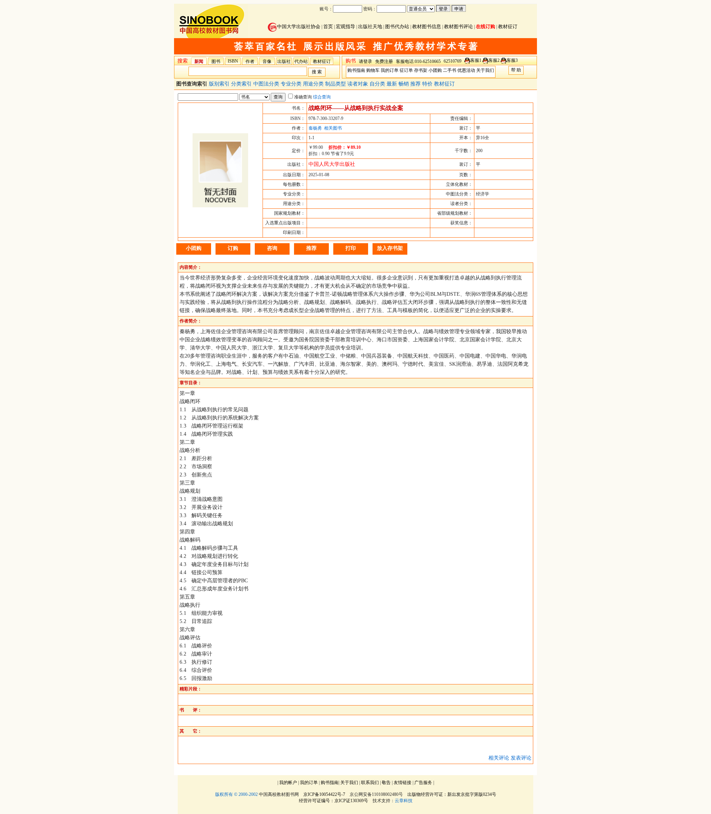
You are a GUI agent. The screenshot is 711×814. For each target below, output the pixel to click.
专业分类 (292, 84)
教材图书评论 (458, 26)
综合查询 (322, 97)
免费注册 (384, 61)
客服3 (512, 60)
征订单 (406, 70)
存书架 (420, 70)
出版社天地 (370, 26)
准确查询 (303, 97)
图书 (215, 61)
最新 (392, 84)
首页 (328, 26)
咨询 (272, 248)
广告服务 (423, 782)
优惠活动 (466, 70)
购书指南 (356, 70)
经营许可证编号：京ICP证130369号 (333, 800)
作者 (250, 61)
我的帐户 (288, 782)
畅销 (404, 84)
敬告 (386, 782)
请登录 (365, 61)
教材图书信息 (426, 26)
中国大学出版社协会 (298, 26)
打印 (351, 248)
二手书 (449, 70)
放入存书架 (390, 248)
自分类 (378, 84)
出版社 (284, 61)
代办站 (301, 61)
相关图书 (333, 128)
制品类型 (336, 84)
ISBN (233, 61)
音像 (267, 61)
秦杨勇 (315, 128)
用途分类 (314, 84)
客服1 (475, 60)
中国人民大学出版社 (331, 164)
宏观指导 (345, 26)
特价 (428, 84)
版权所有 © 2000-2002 (236, 794)
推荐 (416, 84)
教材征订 (507, 26)
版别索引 (220, 84)
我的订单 (389, 70)
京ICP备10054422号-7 (324, 794)
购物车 (373, 70)
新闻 (198, 61)
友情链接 (402, 782)
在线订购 (485, 26)
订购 (233, 248)
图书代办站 (397, 26)
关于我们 (485, 70)
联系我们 (370, 782)
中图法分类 (267, 84)
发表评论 (521, 758)
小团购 (435, 70)
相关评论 (498, 758)
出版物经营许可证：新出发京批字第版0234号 (451, 794)
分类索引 (242, 84)
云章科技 (404, 800)
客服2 (494, 60)
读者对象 (358, 84)
